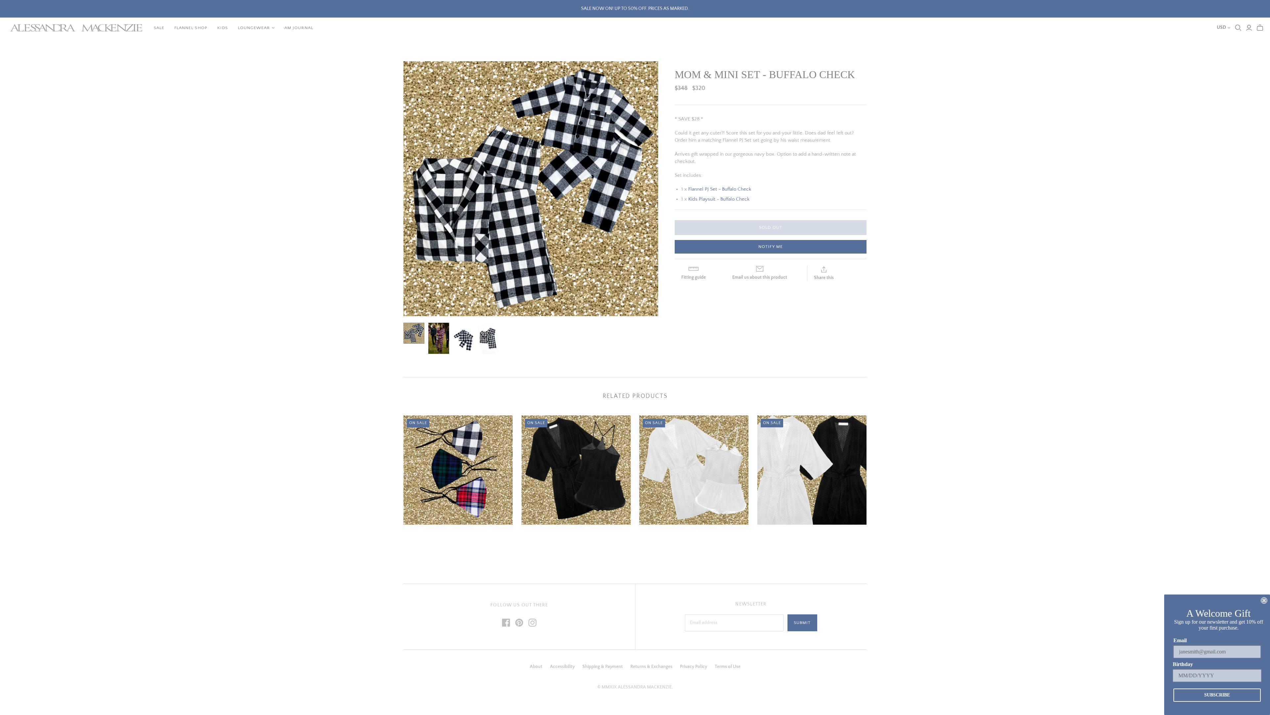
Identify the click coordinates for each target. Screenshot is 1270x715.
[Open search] (1238, 27)
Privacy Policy (693, 666)
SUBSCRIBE (1217, 694)
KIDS (222, 27)
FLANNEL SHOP (190, 27)
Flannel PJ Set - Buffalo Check (719, 189)
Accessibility (562, 666)
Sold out (770, 227)
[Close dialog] (1264, 600)
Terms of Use (728, 666)
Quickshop (430, 536)
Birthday (1183, 664)
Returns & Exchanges (651, 666)
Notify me (770, 246)
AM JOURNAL (298, 27)
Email (1180, 640)
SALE (159, 27)
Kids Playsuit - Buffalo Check (718, 199)
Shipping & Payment (602, 666)
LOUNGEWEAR (254, 27)
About (536, 666)
